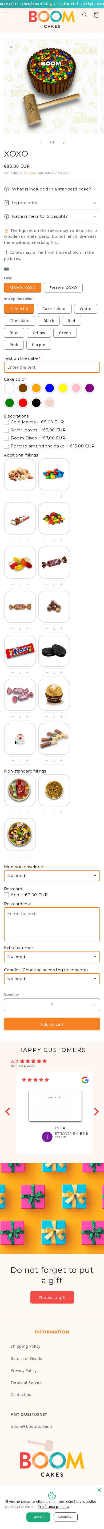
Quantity (11, 994)
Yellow (39, 332)
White (85, 308)
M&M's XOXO (23, 287)
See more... (55, 1097)
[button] (85, 15)
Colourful (19, 308)
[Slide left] (40, 143)
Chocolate (20, 320)
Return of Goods (26, 1358)
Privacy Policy (24, 1370)
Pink (14, 344)
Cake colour (54, 308)
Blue (14, 332)
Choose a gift (52, 1297)
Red (71, 320)
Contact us (21, 1394)
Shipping (30, 173)
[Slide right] (64, 143)
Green (65, 332)
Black (48, 320)
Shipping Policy (26, 1346)
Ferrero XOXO (63, 287)
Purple (38, 344)
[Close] (99, 1490)
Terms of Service (27, 1382)
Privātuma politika (53, 1506)
